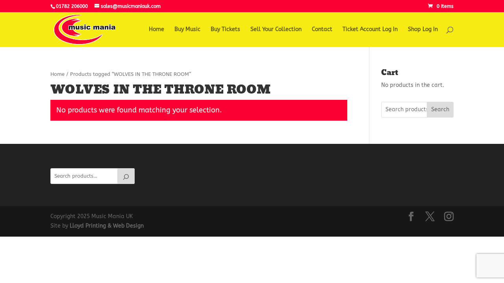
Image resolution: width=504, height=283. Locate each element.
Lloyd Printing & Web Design (107, 225)
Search (440, 109)
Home (156, 30)
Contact (322, 30)
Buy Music (187, 30)
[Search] (126, 176)
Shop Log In (423, 30)
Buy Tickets (225, 30)
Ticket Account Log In (370, 30)
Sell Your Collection (276, 30)
